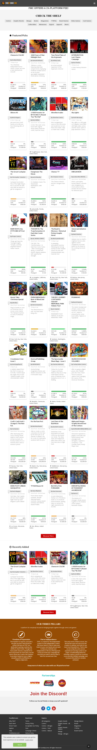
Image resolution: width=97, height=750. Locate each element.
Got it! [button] (20, 745)
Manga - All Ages (63, 734)
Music (67, 24)
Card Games (87, 21)
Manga (29, 21)
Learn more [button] (29, 740)
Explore (11, 728)
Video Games (75, 21)
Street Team (13, 726)
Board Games (63, 21)
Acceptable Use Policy (32, 726)
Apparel (59, 24)
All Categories (46, 721)
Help (10, 731)
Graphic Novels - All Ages (64, 724)
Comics (8, 21)
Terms (27, 721)
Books (36, 21)
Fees (26, 728)
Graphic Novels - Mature (63, 728)
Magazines (44, 21)
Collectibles (32, 24)
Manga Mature (78, 721)
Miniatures (43, 24)
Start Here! (12, 723)
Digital (51, 24)
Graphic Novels (19, 21)
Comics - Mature (47, 730)
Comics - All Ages (47, 726)
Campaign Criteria (30, 731)
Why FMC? (12, 721)
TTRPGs (54, 21)
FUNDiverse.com (14, 733)
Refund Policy (29, 733)
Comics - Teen (46, 728)
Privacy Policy (29, 723)
